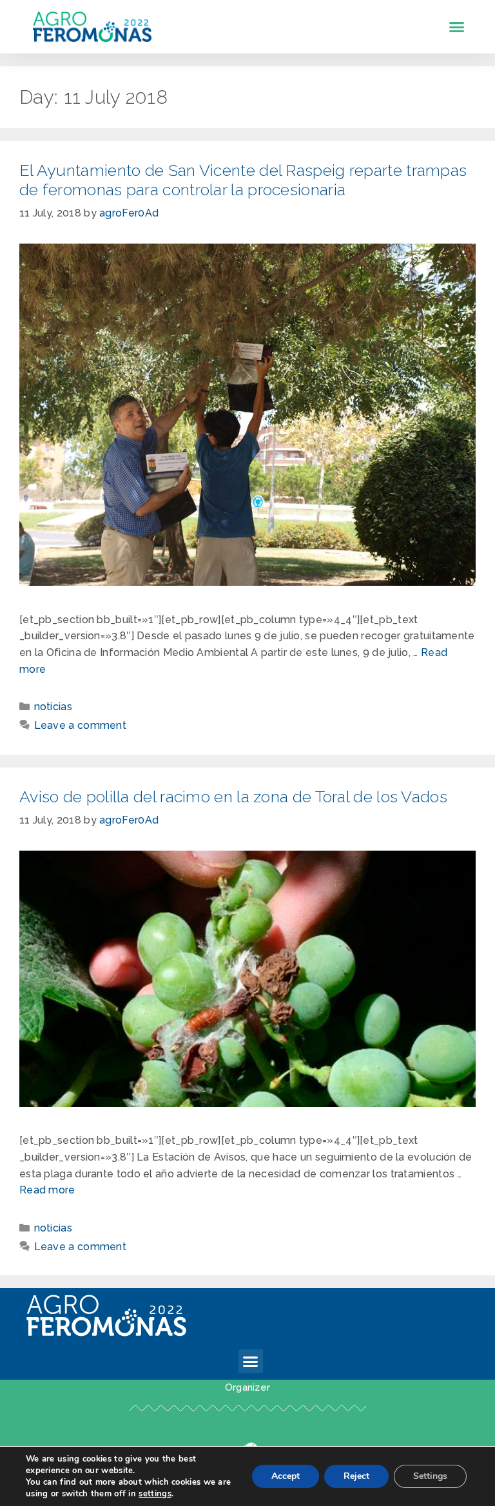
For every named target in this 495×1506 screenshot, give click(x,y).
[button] (457, 27)
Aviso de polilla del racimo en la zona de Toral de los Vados (233, 796)
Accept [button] (285, 1476)
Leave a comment (80, 725)
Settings (430, 1476)
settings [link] (155, 1494)
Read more (47, 1190)
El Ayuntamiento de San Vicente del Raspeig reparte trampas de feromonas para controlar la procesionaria (243, 179)
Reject (356, 1476)
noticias (53, 706)
